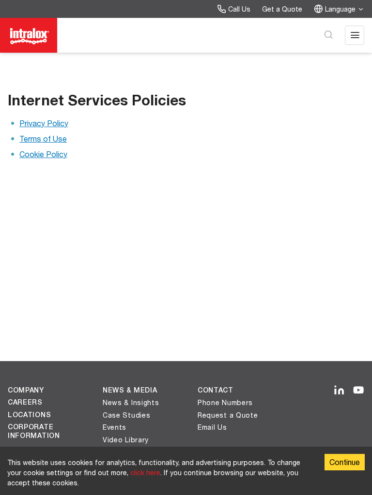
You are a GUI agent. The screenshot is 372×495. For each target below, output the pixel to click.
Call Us (239, 9)
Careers (25, 402)
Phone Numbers (225, 402)
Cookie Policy (43, 154)
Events (114, 427)
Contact (215, 390)
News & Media (130, 390)
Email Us (212, 427)
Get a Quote (282, 9)
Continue (344, 461)
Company (26, 390)
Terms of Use (43, 138)
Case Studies (126, 415)
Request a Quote (228, 415)
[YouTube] (358, 390)
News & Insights (131, 402)
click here (145, 472)
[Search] (328, 35)
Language (340, 9)
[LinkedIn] (339, 390)
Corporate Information (34, 431)
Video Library (126, 440)
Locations (29, 415)
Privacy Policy (43, 123)
